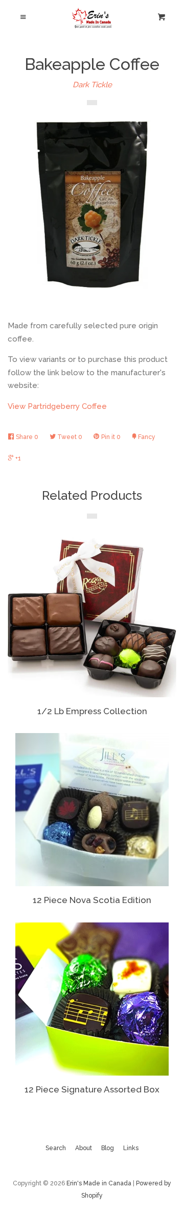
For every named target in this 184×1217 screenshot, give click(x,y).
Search (55, 1148)
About (83, 1148)
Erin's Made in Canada (98, 1183)
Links (131, 1148)
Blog (107, 1148)
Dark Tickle (92, 84)
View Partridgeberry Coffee (57, 406)
